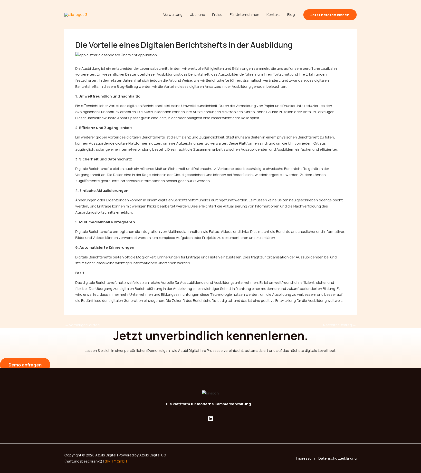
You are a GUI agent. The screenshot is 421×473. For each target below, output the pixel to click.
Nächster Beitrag (339, 325)
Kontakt (273, 14)
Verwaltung (172, 14)
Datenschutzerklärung (337, 458)
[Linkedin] (210, 418)
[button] (330, 14)
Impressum (305, 458)
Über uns (197, 14)
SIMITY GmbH (116, 461)
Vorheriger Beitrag (82, 325)
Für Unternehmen (244, 14)
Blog (291, 14)
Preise (217, 14)
